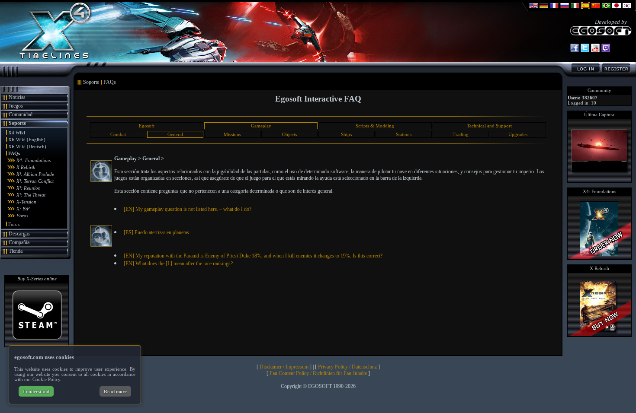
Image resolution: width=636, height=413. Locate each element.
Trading (461, 134)
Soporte (17, 123)
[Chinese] (596, 9)
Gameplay (261, 125)
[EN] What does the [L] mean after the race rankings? (178, 264)
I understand (36, 391)
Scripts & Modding (375, 125)
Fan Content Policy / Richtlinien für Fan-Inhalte (318, 373)
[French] (554, 9)
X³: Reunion (28, 188)
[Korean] (627, 9)
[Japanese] (616, 9)
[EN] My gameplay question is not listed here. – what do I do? (187, 209)
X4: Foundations (33, 160)
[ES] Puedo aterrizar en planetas (156, 232)
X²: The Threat (30, 194)
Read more (115, 391)
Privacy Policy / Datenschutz (347, 367)
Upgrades (517, 134)
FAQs (14, 153)
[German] (544, 9)
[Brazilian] (606, 9)
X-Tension (26, 201)
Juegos (16, 106)
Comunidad (20, 114)
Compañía (19, 242)
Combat (118, 134)
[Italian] (575, 9)
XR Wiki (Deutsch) (27, 146)
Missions (232, 134)
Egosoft (146, 125)
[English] (533, 9)
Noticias (17, 97)
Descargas (19, 234)
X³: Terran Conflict (35, 181)
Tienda (15, 251)
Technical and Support (489, 125)
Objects (289, 134)
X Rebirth (25, 167)
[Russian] (564, 9)
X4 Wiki (16, 132)
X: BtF (23, 208)
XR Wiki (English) (26, 139)
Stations (403, 134)
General (175, 134)
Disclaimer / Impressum (284, 367)
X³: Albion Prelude (35, 174)
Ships (346, 134)
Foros (22, 215)
